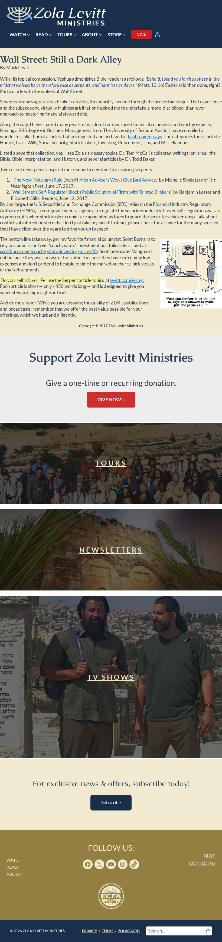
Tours (111, 463)
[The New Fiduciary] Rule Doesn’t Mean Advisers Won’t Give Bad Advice (84, 180)
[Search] (207, 931)
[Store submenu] (124, 34)
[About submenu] (100, 34)
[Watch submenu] (28, 34)
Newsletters (111, 550)
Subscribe (111, 802)
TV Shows (111, 677)
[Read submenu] (50, 34)
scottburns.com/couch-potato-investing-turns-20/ (49, 251)
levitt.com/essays (145, 136)
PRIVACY (89, 930)
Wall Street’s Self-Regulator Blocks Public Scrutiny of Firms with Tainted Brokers (91, 192)
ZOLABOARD (129, 930)
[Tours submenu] (74, 34)
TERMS (107, 930)
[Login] (158, 35)
